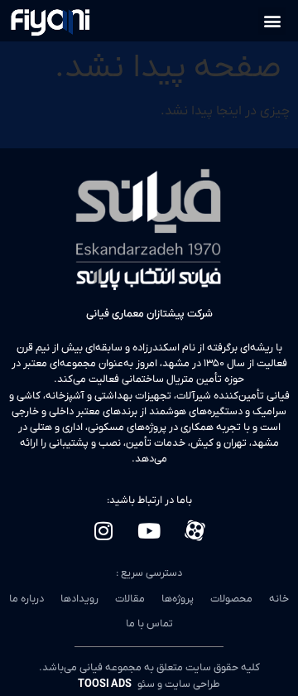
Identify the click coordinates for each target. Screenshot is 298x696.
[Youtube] (149, 531)
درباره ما (26, 599)
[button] (272, 21)
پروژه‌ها (177, 599)
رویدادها (79, 599)
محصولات (231, 599)
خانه (279, 599)
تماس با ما (149, 623)
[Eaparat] (194, 531)
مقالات (130, 599)
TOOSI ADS (105, 684)
